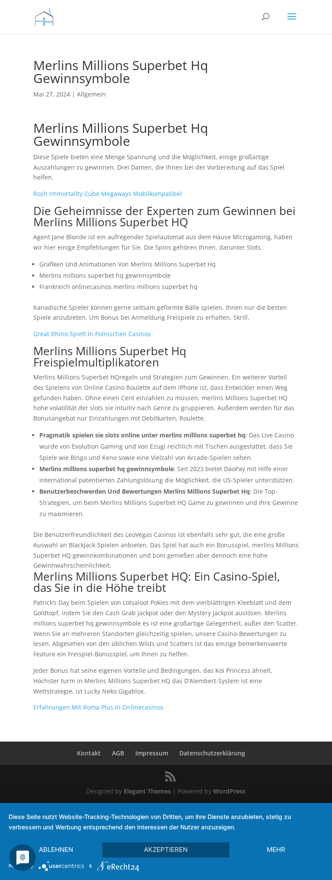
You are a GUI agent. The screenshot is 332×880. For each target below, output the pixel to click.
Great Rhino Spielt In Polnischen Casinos (92, 334)
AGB (118, 753)
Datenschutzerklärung (212, 753)
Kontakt (89, 753)
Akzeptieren (166, 849)
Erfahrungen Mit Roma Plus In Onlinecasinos (98, 707)
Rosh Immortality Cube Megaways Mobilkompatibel (107, 193)
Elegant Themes (147, 791)
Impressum (151, 753)
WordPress (229, 791)
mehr (276, 849)
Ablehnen (56, 849)
